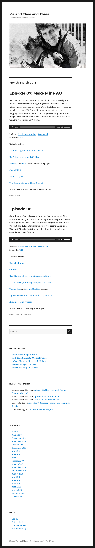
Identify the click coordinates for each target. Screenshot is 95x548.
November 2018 (19, 467)
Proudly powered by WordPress (42, 541)
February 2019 (18, 461)
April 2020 (17, 435)
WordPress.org (19, 528)
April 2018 (16, 487)
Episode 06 (20, 209)
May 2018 (16, 483)
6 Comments (26, 314)
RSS (21, 137)
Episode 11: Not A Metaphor (46, 396)
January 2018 (18, 496)
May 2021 (16, 432)
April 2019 (16, 457)
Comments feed (19, 525)
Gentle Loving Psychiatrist (24, 364)
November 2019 (19, 441)
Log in (15, 519)
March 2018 (17, 490)
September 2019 (19, 448)
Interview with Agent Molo (24, 354)
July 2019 (16, 451)
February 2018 (18, 493)
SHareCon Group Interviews (25, 367)
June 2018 (16, 480)
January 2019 (17, 464)
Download (43, 134)
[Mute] (62, 127)
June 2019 (16, 454)
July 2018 (16, 477)
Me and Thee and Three (29, 14)
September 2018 (19, 470)
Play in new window (27, 134)
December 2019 (19, 438)
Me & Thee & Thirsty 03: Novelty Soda (29, 358)
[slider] (67, 127)
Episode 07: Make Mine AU (35, 93)
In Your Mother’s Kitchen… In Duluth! (29, 361)
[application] (40, 127)
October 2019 (18, 445)
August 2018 (17, 474)
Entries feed (17, 522)
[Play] (12, 127)
